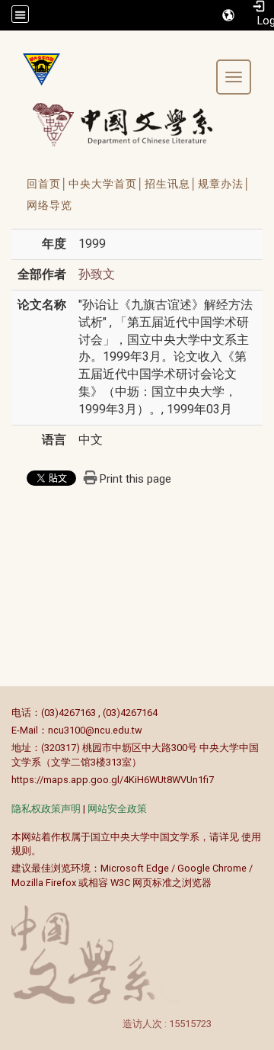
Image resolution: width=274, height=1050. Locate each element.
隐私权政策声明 (46, 808)
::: (3, 712)
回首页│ (47, 184)
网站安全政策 (117, 808)
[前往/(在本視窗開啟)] (137, 124)
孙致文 (96, 274)
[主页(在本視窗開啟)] (35, 69)
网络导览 (49, 205)
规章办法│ (224, 184)
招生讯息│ (171, 184)
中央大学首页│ (106, 184)
